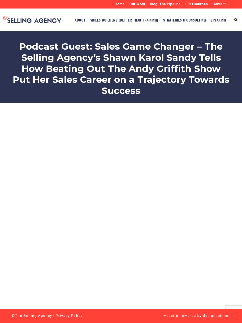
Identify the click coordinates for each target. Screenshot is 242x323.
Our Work (137, 4)
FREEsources (196, 4)
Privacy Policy (69, 316)
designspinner (216, 316)
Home (120, 4)
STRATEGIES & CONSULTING (184, 19)
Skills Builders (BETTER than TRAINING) (124, 19)
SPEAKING (218, 19)
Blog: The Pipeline (165, 4)
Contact (219, 4)
